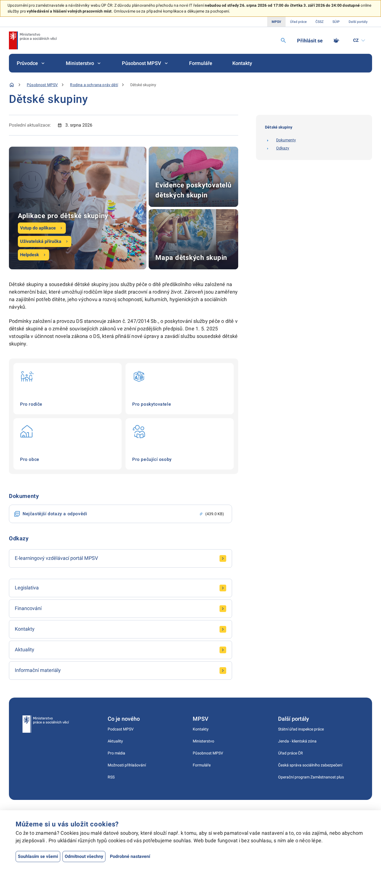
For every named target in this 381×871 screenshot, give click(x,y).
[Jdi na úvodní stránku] (33, 40)
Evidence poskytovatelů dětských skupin (193, 177)
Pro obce (67, 444)
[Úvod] (12, 85)
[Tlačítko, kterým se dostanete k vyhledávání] (283, 40)
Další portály (358, 22)
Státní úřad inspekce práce (301, 729)
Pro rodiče (67, 388)
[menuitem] (31, 63)
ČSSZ (319, 22)
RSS (111, 777)
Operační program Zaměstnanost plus (311, 777)
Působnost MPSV (141, 63)
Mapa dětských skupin (193, 239)
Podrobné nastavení (130, 856)
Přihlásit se (310, 40)
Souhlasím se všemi (38, 856)
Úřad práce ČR (290, 753)
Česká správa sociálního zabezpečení (310, 765)
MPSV (276, 22)
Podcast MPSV (121, 729)
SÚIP (336, 22)
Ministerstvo (80, 63)
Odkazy (282, 148)
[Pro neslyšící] (336, 40)
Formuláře (200, 63)
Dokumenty (286, 140)
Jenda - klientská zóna (297, 741)
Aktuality (115, 741)
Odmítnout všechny (84, 856)
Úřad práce (298, 22)
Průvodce (27, 63)
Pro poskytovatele (180, 388)
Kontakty (242, 63)
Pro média (116, 753)
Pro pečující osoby (180, 444)
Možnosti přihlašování (127, 765)
